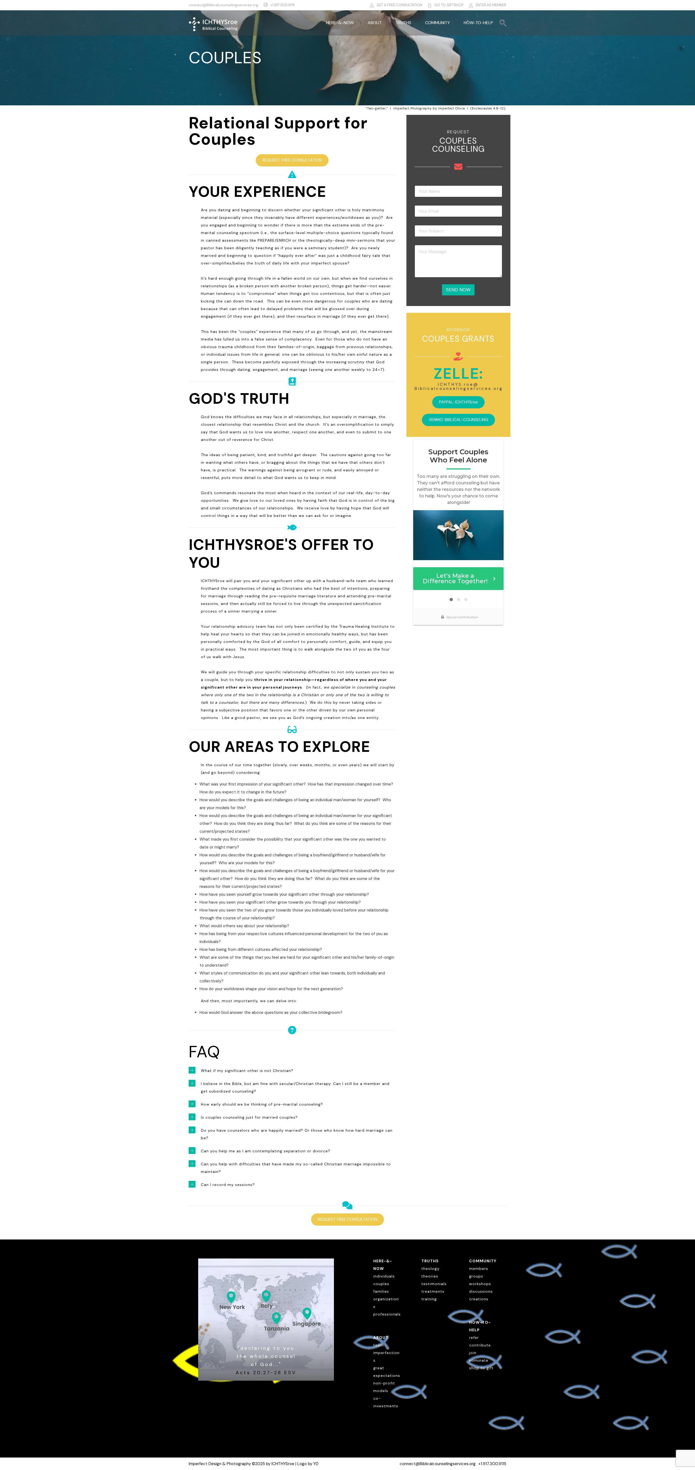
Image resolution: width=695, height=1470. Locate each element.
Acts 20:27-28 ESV (266, 1372)
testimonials (434, 1283)
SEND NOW (458, 290)
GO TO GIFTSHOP (448, 5)
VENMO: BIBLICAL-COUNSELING (458, 419)
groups (476, 1276)
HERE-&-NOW (340, 23)
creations (478, 1298)
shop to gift (481, 1367)
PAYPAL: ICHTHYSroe (458, 402)
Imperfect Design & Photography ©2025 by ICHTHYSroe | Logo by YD (253, 1463)
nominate (478, 1360)
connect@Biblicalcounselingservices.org (223, 5)
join (472, 1352)
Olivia (460, 108)
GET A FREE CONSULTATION (399, 5)
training (429, 1298)
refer (474, 1337)
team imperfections (386, 1353)
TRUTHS (403, 23)
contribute (480, 1345)
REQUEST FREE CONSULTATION (292, 160)
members (478, 1268)
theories (429, 1276)
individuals (384, 1276)
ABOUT (375, 23)
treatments (432, 1291)
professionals (387, 1314)
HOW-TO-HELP (478, 23)
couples (381, 1283)
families (381, 1291)
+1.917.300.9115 (282, 5)
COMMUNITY (437, 23)
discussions (481, 1291)
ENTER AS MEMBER (491, 5)
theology (430, 1268)
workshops (480, 1283)
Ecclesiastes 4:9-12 (488, 108)
